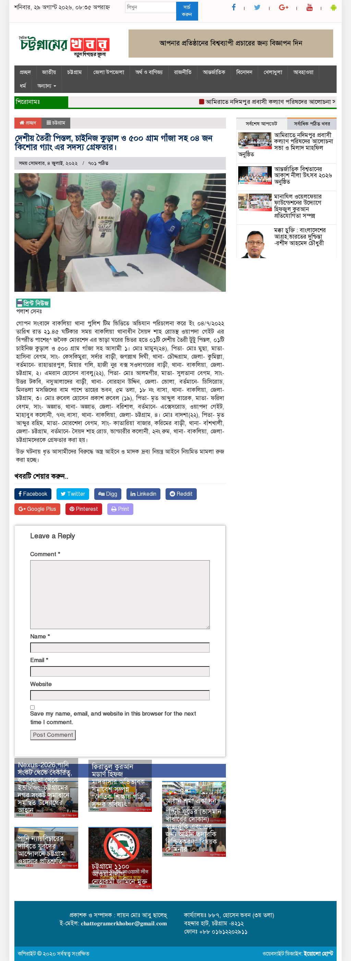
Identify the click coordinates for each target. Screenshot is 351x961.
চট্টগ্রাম (74, 72)
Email (39, 660)
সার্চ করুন (187, 10)
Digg (111, 494)
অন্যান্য (45, 86)
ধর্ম (23, 86)
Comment (45, 554)
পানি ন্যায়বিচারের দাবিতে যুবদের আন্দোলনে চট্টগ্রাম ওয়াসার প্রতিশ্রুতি (41, 850)
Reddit (184, 494)
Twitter (75, 494)
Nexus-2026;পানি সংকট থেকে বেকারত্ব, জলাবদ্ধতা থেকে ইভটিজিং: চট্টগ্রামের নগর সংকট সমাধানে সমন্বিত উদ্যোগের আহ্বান (45, 788)
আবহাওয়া (303, 72)
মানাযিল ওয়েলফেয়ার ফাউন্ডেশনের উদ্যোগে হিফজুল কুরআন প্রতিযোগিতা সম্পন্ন (298, 206)
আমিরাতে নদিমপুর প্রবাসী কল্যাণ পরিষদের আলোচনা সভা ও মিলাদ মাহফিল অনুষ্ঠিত (285, 145)
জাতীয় (49, 72)
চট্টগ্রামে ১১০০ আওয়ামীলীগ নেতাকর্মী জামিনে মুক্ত (119, 874)
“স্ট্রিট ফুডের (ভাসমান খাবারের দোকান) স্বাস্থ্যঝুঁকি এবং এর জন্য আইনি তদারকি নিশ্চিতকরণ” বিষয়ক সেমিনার (193, 830)
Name (40, 636)
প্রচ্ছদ (25, 72)
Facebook (34, 494)
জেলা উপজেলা (108, 72)
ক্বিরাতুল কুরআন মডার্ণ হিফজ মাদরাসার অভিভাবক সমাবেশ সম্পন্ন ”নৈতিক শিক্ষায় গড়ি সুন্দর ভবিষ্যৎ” (118, 785)
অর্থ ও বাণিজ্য (149, 72)
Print (123, 509)
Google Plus (41, 509)
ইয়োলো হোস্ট (318, 953)
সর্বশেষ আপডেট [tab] (261, 124)
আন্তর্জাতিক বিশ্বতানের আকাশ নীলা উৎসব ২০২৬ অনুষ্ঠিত (303, 175)
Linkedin (145, 494)
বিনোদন (244, 72)
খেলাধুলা (273, 72)
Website (41, 684)
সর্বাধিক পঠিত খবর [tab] (312, 124)
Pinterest (86, 509)
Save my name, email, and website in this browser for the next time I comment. (113, 717)
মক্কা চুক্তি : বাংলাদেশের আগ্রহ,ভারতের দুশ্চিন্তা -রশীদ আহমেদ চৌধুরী (300, 237)
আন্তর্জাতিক (214, 72)
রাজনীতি (183, 72)
